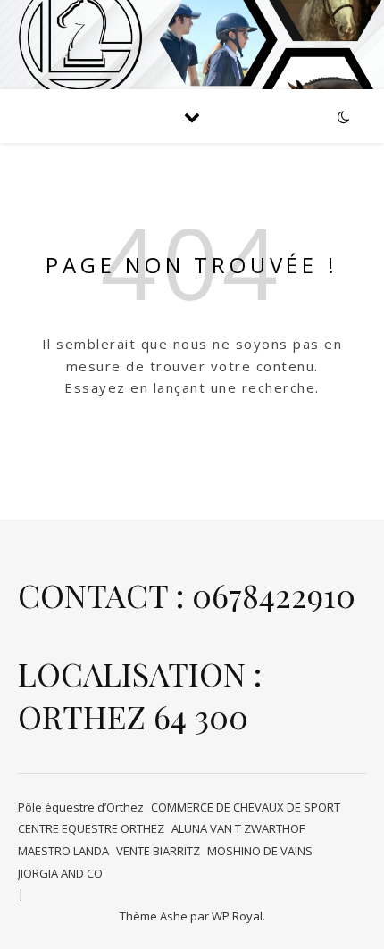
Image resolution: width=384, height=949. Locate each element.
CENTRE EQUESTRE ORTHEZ (91, 828)
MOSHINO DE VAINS (260, 851)
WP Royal (237, 916)
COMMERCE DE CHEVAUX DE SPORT (245, 807)
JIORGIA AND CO (60, 873)
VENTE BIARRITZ (158, 851)
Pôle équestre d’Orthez (81, 807)
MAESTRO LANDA (63, 851)
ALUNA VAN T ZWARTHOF (238, 828)
